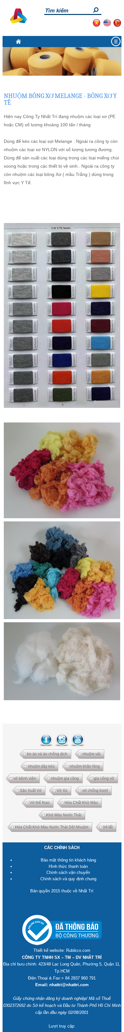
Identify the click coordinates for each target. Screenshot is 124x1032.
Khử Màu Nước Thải (63, 815)
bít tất (108, 827)
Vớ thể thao (40, 803)
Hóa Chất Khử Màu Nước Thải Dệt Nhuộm (51, 827)
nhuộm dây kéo (41, 766)
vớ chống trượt (95, 790)
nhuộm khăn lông (85, 766)
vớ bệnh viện (24, 778)
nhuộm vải (91, 754)
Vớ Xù (62, 790)
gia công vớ (104, 778)
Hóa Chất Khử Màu (81, 803)
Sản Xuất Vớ (31, 790)
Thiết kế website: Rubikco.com (61, 950)
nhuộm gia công (65, 778)
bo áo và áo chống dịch (47, 754)
